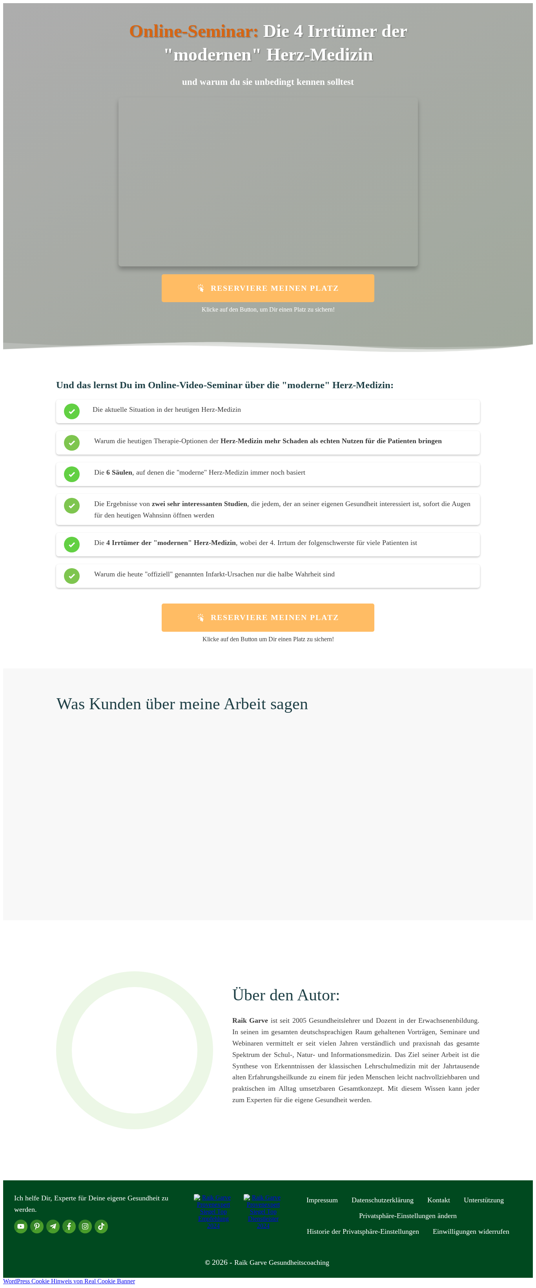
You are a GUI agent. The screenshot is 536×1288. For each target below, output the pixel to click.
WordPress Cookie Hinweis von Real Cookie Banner (69, 1281)
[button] (408, 1216)
